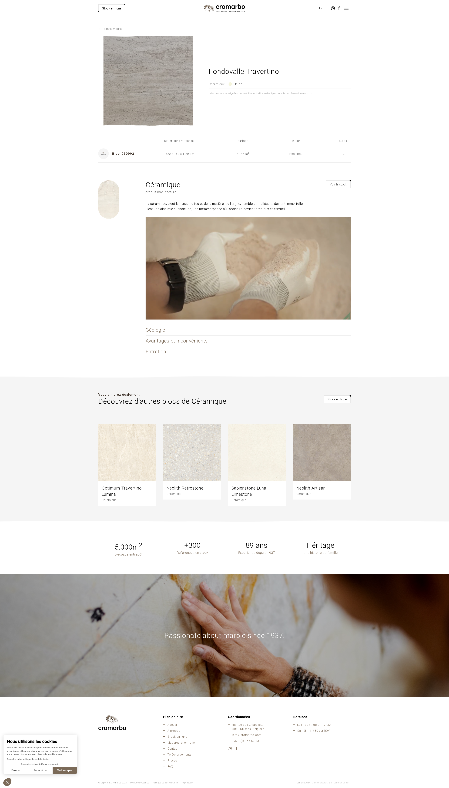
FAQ (170, 766)
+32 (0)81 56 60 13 (245, 741)
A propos (173, 730)
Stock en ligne (113, 29)
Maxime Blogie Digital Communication (330, 782)
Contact (173, 748)
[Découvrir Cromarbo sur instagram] (333, 8)
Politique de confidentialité (165, 782)
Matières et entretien (181, 742)
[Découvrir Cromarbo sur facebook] (339, 8)
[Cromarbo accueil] (127, 722)
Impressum (187, 782)
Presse (172, 760)
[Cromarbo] (224, 8)
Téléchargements (179, 754)
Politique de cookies (139, 782)
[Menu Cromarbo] (346, 8)
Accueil (172, 724)
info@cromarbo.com (247, 735)
